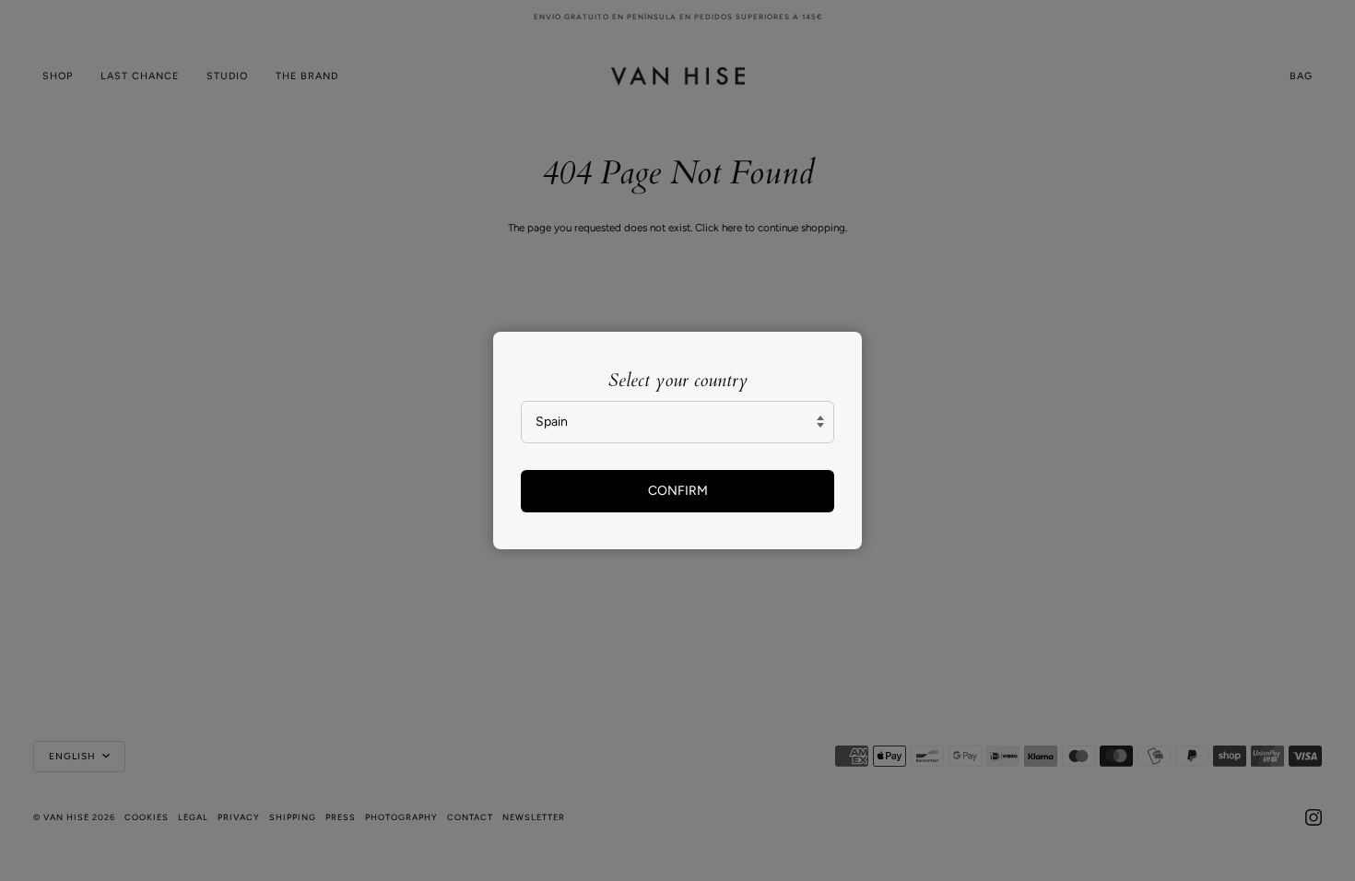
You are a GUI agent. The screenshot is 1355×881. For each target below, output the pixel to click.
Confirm (678, 491)
